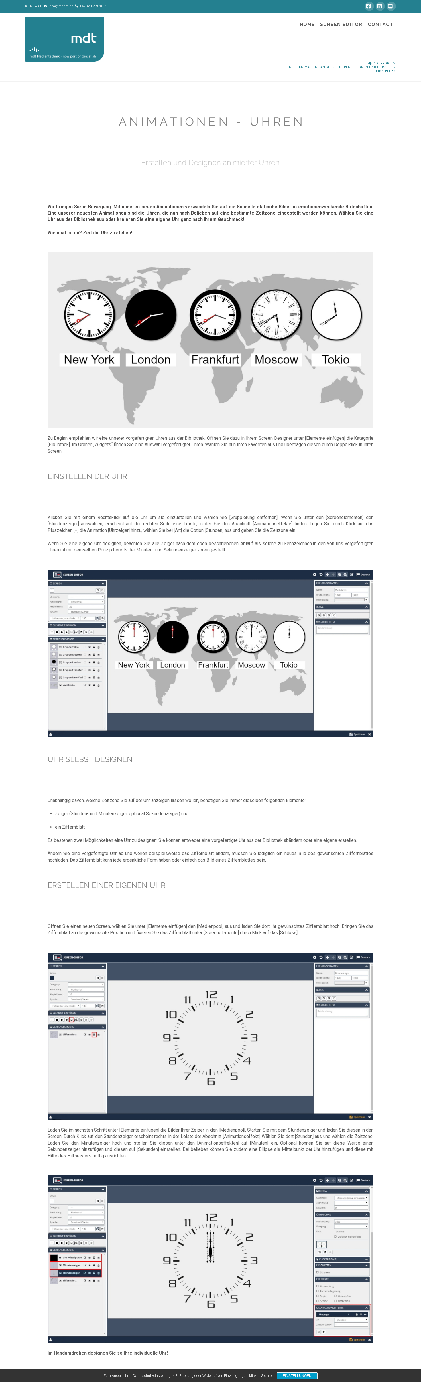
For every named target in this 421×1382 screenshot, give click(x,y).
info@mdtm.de (61, 6)
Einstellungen (297, 1376)
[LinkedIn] (380, 6)
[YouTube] (391, 6)
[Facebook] (369, 6)
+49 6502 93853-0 (94, 6)
